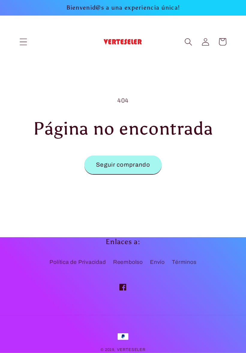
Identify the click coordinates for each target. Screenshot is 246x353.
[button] (23, 41)
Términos (184, 262)
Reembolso (128, 262)
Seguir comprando (123, 165)
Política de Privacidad (78, 262)
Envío (157, 262)
